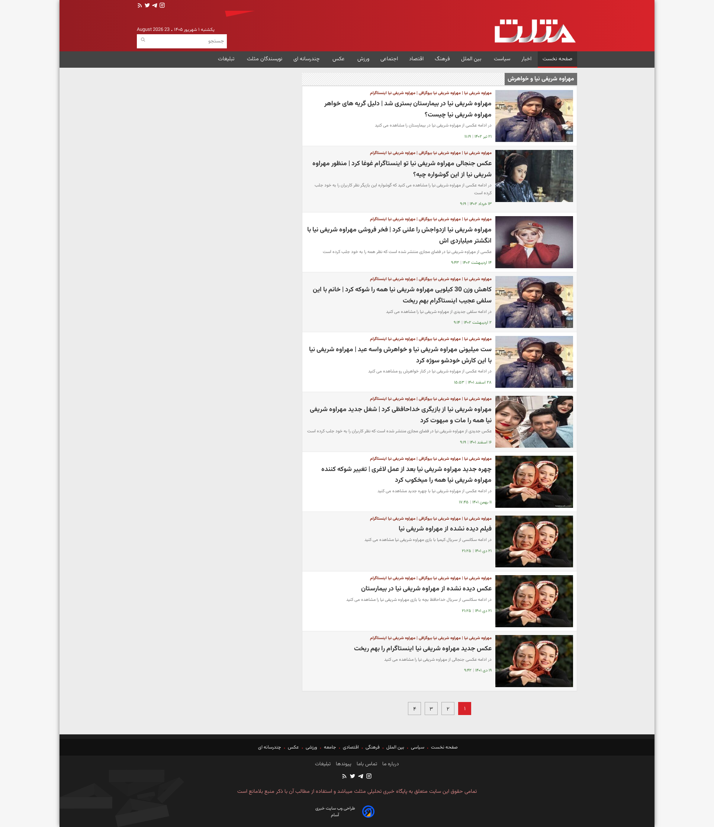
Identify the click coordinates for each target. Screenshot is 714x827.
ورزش (363, 59)
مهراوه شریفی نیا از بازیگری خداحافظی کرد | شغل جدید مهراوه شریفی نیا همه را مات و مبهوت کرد (401, 415)
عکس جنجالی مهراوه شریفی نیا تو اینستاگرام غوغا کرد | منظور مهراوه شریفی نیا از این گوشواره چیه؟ (402, 169)
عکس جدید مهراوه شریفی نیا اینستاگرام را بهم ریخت (423, 649)
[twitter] (146, 6)
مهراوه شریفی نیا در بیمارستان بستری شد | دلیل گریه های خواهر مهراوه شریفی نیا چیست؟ (408, 109)
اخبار (526, 59)
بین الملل (472, 59)
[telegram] (154, 6)
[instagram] (161, 6)
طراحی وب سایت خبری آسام (335, 811)
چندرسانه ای (307, 59)
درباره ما (390, 764)
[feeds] (140, 6)
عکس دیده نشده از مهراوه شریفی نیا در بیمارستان (426, 589)
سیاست (502, 59)
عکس (339, 59)
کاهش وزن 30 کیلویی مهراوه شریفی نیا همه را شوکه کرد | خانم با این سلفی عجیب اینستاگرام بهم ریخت (402, 295)
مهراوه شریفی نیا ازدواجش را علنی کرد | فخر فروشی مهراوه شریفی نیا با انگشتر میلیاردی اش (399, 235)
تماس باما (366, 764)
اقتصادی (351, 747)
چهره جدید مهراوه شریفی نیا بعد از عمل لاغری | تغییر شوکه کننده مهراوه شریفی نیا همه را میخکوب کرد (406, 474)
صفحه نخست (557, 59)
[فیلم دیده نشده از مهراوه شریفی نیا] (534, 542)
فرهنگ (442, 59)
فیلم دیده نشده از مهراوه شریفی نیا (445, 529)
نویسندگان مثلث (264, 59)
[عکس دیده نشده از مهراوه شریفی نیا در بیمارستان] (534, 601)
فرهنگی (372, 747)
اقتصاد (416, 59)
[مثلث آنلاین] (535, 31)
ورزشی (311, 747)
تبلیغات (227, 59)
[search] (143, 40)
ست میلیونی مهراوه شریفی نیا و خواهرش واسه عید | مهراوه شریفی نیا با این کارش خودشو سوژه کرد (400, 355)
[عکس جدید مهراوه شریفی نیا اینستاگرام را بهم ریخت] (534, 661)
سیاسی (417, 747)
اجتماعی (389, 59)
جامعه (330, 747)
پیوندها (342, 764)
